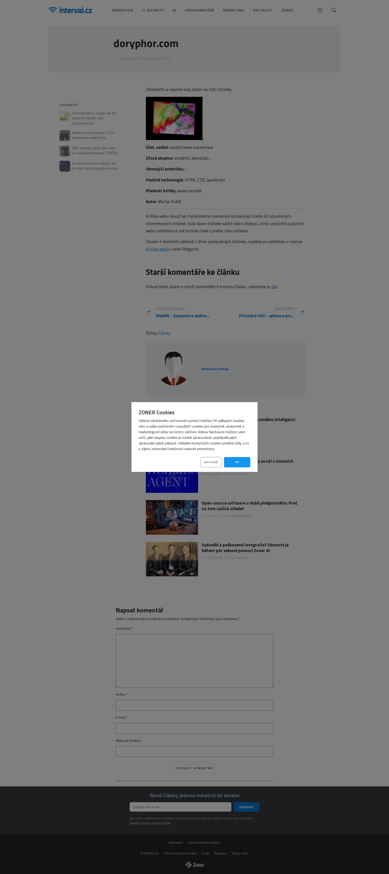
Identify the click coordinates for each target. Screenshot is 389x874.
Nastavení (211, 462)
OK (237, 462)
